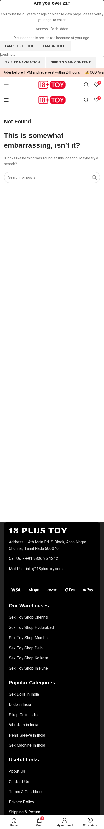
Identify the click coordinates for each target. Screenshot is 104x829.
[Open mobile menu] (6, 85)
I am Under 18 (54, 46)
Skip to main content (71, 62)
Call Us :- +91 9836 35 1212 (33, 558)
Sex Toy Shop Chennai (28, 617)
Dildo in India (20, 704)
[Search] (86, 85)
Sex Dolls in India (24, 694)
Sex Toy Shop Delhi (26, 648)
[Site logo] (52, 84)
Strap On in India (23, 714)
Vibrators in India (23, 724)
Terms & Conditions (26, 791)
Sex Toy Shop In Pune (28, 668)
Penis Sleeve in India (27, 735)
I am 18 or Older (19, 46)
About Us (17, 771)
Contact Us (19, 781)
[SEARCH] (94, 177)
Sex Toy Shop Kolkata (28, 658)
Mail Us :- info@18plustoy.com (36, 568)
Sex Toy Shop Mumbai (28, 637)
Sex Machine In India (27, 745)
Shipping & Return (24, 812)
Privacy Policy (21, 802)
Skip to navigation (22, 62)
